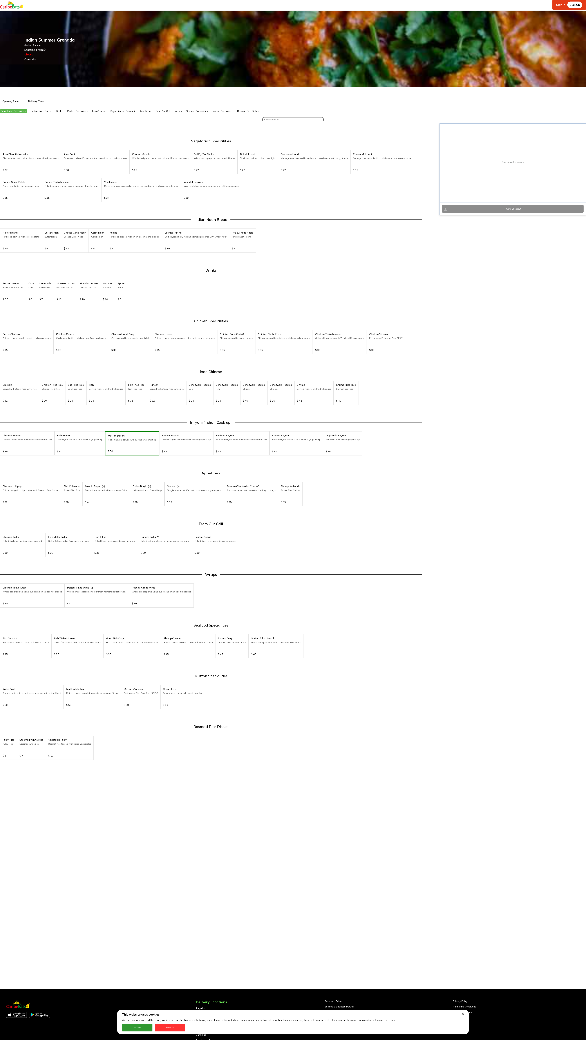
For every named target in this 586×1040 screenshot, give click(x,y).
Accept (137, 1027)
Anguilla (200, 1008)
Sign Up (575, 5)
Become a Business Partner (339, 1006)
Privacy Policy (460, 1001)
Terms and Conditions (464, 1006)
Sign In (560, 5)
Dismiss (170, 1027)
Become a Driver (333, 1001)
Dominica (201, 1034)
